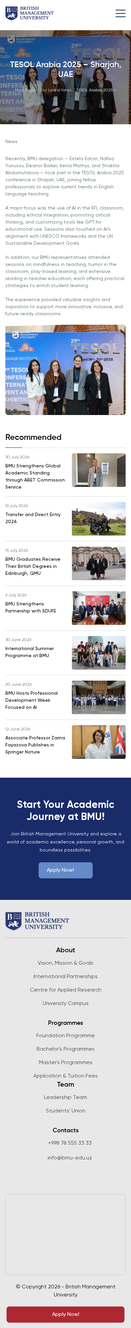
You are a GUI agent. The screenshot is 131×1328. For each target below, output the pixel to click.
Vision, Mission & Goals (65, 963)
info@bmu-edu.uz (70, 1158)
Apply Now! (65, 1314)
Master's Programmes (65, 1062)
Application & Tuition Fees (65, 1076)
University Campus (66, 1003)
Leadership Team (65, 1097)
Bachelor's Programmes (66, 1049)
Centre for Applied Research (65, 990)
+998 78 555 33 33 (70, 1143)
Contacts (66, 1131)
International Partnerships (66, 976)
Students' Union (65, 1111)
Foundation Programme (65, 1036)
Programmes (65, 1023)
